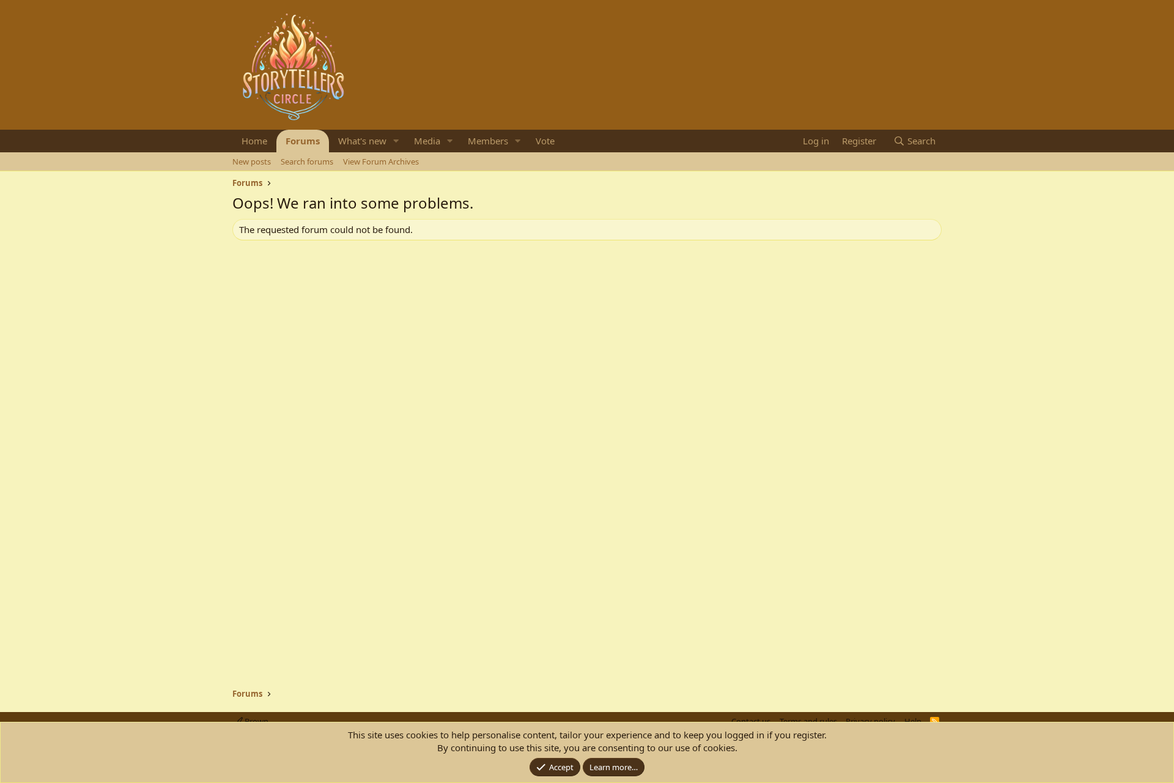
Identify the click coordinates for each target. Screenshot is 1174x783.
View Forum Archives (381, 161)
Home (254, 141)
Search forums (307, 161)
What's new (362, 141)
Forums (303, 141)
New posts (251, 161)
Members (488, 141)
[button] (396, 141)
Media (427, 141)
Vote (545, 141)
